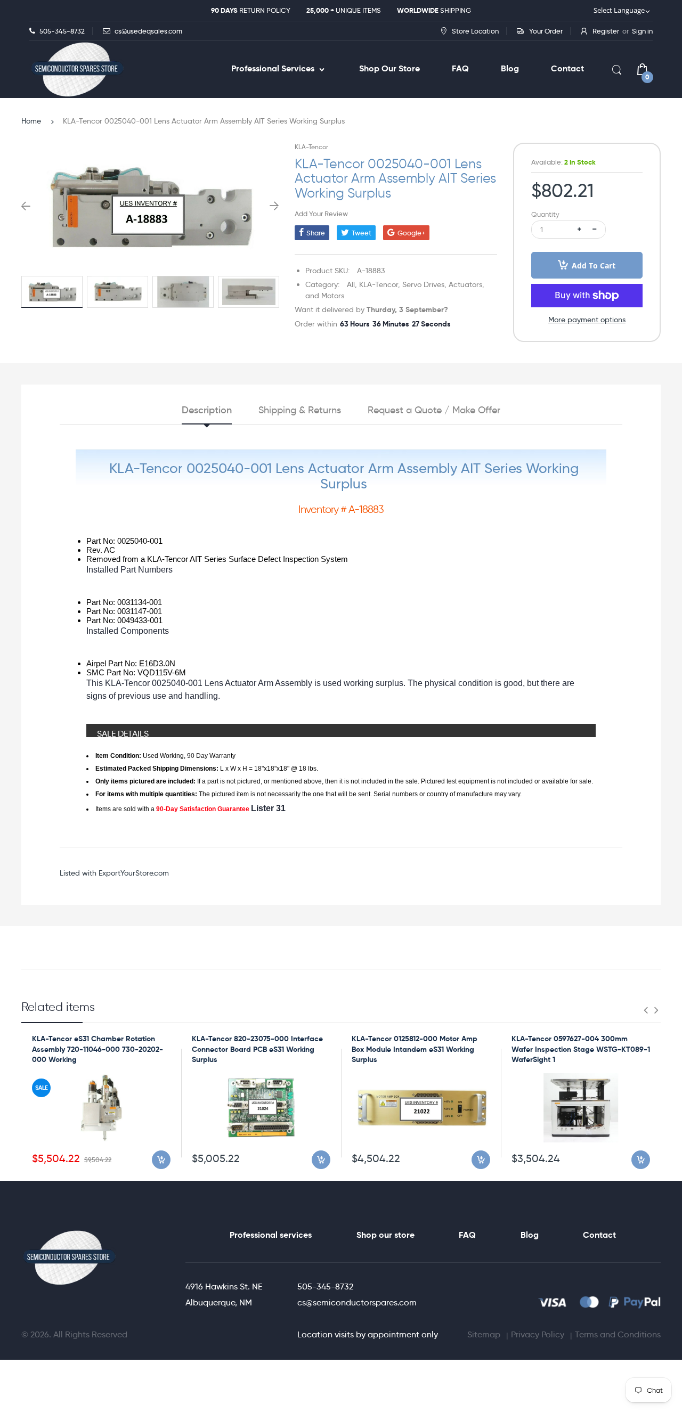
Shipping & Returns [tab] (299, 410)
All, (352, 284)
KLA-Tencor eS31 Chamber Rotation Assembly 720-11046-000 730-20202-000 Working (97, 1049)
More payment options (587, 319)
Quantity (545, 214)
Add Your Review (321, 213)
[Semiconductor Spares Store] (77, 69)
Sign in (642, 31)
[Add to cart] (161, 1159)
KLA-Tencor (311, 147)
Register (606, 31)
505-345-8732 (325, 1286)
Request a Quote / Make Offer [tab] (434, 410)
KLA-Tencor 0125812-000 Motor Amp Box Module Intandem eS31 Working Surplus (414, 1049)
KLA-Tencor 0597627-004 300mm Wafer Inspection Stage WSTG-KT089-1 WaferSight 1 (581, 1049)
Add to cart (593, 265)
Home (31, 121)
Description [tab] (207, 410)
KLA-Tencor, (379, 284)
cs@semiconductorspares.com (357, 1302)
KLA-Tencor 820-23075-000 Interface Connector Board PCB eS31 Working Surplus (257, 1049)
